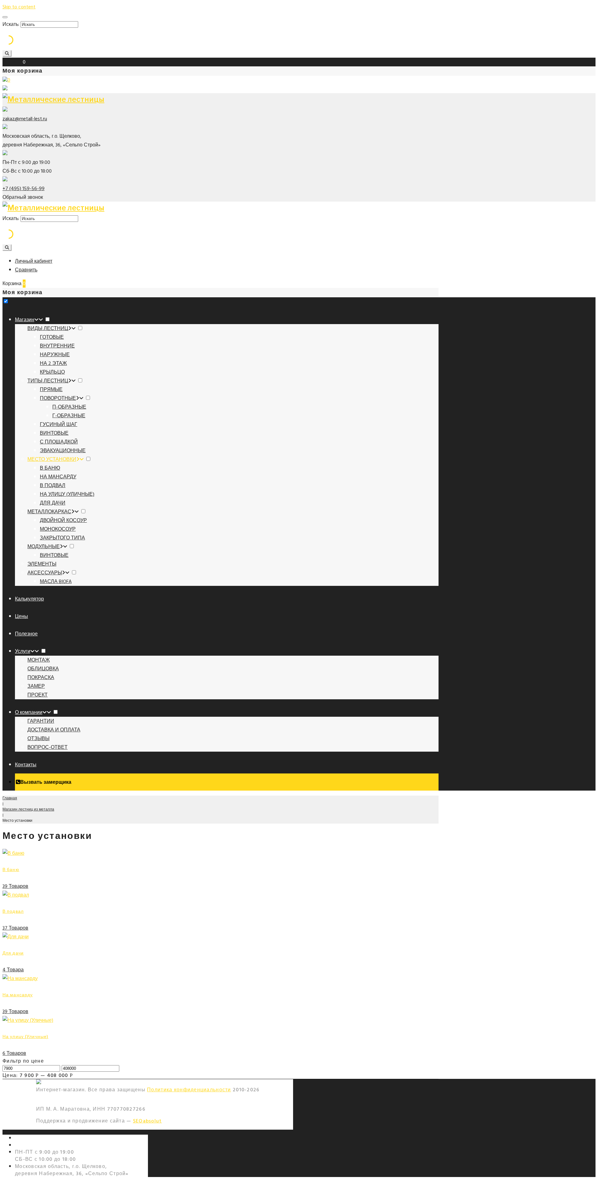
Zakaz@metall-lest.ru (42, 1145)
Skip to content (19, 7)
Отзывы (38, 739)
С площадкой (59, 442)
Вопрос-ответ (47, 747)
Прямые (51, 389)
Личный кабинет (33, 261)
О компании (28, 712)
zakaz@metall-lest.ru (24, 119)
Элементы (41, 564)
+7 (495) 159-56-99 (23, 188)
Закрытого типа (62, 538)
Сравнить (26, 270)
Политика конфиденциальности (189, 1090)
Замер (36, 686)
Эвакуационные (63, 451)
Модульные (43, 547)
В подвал (52, 485)
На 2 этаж (53, 363)
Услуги (22, 651)
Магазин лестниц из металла (28, 809)
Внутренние (57, 346)
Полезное (26, 634)
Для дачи (52, 503)
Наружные (55, 355)
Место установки (51, 459)
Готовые (52, 337)
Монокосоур (58, 529)
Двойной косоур (63, 520)
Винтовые (54, 433)
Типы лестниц (47, 381)
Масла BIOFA (56, 581)
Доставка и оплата (53, 730)
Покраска (40, 677)
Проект (37, 695)
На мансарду (58, 477)
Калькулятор (29, 599)
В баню (50, 468)
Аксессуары (44, 573)
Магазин (24, 320)
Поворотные (58, 398)
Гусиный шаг (58, 424)
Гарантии (40, 721)
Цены (21, 616)
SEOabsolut (147, 1121)
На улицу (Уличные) (67, 494)
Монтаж (38, 660)
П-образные (69, 407)
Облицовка (43, 669)
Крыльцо (52, 372)
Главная (9, 798)
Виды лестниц (47, 328)
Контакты (25, 765)
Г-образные (68, 416)
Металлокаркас (49, 512)
